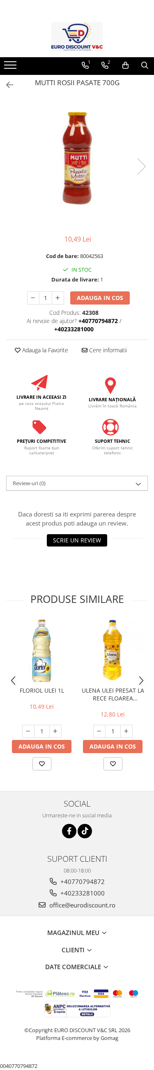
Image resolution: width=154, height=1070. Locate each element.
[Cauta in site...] (145, 65)
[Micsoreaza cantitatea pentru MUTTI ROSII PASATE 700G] (33, 298)
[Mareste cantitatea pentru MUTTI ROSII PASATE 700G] (58, 298)
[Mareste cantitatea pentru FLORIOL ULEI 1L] (55, 731)
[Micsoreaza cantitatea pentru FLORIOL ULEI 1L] (28, 731)
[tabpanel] (77, 158)
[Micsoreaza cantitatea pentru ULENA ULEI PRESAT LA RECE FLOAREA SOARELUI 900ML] (99, 731)
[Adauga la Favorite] (41, 763)
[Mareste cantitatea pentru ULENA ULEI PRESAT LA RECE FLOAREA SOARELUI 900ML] (126, 731)
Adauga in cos (100, 298)
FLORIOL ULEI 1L (42, 690)
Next (141, 166)
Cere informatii (107, 350)
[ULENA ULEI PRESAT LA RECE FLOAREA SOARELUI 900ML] (112, 650)
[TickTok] (85, 831)
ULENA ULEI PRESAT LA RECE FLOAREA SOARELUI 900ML (113, 694)
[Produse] (11, 67)
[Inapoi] (6, 85)
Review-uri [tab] (29, 483)
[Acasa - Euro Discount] (77, 36)
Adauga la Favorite (44, 350)
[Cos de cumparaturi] (125, 65)
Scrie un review (77, 540)
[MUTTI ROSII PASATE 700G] (77, 158)
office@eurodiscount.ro (81, 905)
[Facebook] (69, 831)
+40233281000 (82, 893)
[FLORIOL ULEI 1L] (41, 650)
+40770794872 (82, 881)
